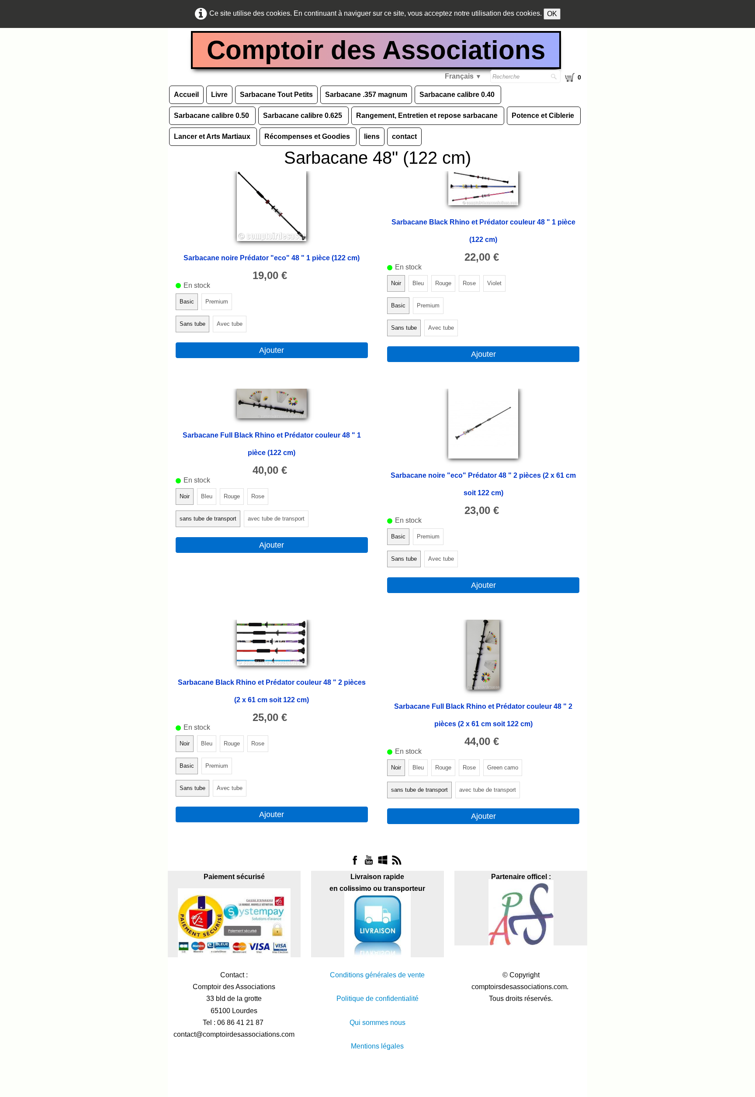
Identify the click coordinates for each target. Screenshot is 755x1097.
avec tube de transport (276, 518)
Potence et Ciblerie (544, 115)
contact (404, 136)
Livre (219, 94)
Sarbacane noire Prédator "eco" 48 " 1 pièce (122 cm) (272, 258)
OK (552, 13)
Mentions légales (377, 1046)
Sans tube (192, 324)
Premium (216, 301)
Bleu (418, 283)
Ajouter (271, 350)
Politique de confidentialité (377, 998)
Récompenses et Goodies (308, 136)
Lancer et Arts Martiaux (213, 136)
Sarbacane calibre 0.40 (457, 94)
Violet (494, 283)
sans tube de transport (208, 518)
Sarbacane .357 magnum (366, 94)
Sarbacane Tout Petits (276, 94)
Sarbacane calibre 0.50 (212, 115)
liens (372, 136)
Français (463, 76)
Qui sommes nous (377, 1022)
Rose (469, 283)
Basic (187, 301)
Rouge (443, 283)
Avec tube (229, 324)
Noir (396, 283)
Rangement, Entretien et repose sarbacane (427, 115)
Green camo (502, 767)
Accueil (186, 94)
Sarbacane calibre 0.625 (303, 115)
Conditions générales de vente (377, 975)
